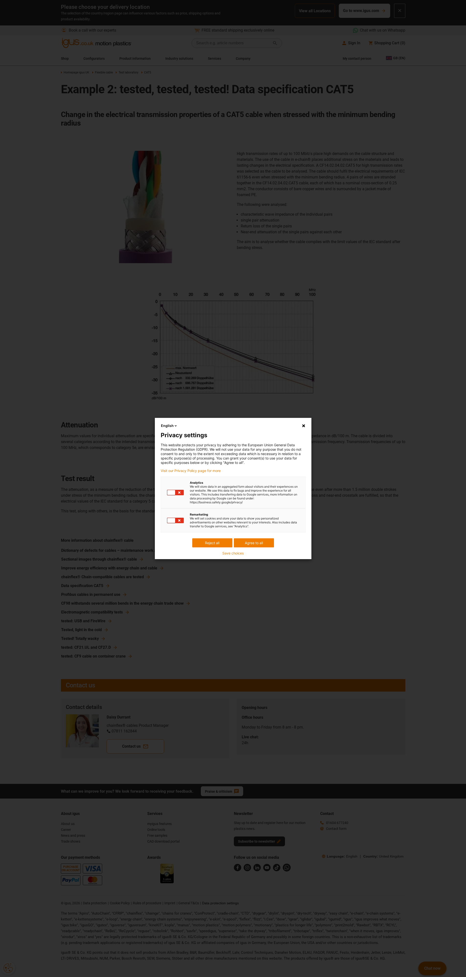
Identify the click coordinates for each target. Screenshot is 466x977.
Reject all (212, 543)
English (167, 426)
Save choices (233, 553)
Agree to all (254, 543)
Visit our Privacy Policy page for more (191, 471)
